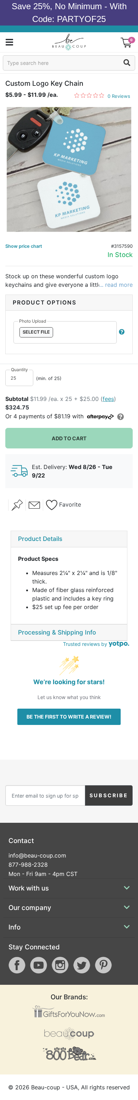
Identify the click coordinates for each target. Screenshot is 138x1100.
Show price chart (23, 246)
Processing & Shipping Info (57, 632)
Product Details (40, 538)
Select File (36, 332)
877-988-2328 (28, 864)
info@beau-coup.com (37, 855)
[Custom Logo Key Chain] (69, 169)
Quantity (19, 369)
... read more (116, 284)
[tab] (69, 539)
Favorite (69, 504)
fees (108, 398)
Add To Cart (69, 438)
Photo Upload (32, 321)
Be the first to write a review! (69, 717)
